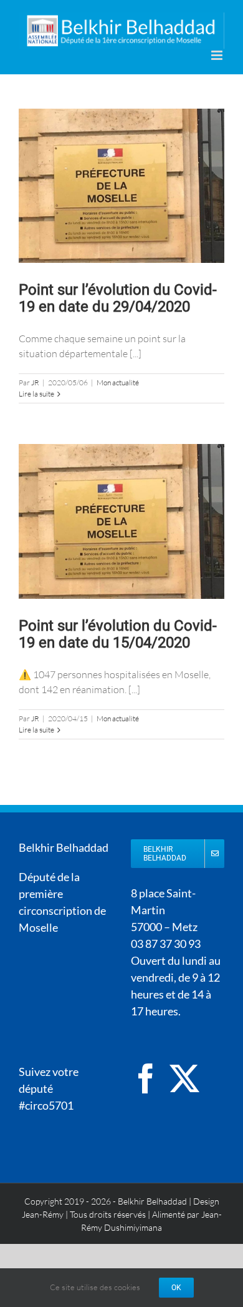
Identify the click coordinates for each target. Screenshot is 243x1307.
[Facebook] (146, 1078)
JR (35, 382)
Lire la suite (36, 393)
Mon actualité (118, 382)
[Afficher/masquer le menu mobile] (217, 55)
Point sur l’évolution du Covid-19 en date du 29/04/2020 (118, 298)
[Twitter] (184, 1078)
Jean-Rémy (43, 1214)
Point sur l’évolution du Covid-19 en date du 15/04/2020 (118, 634)
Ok (176, 1287)
